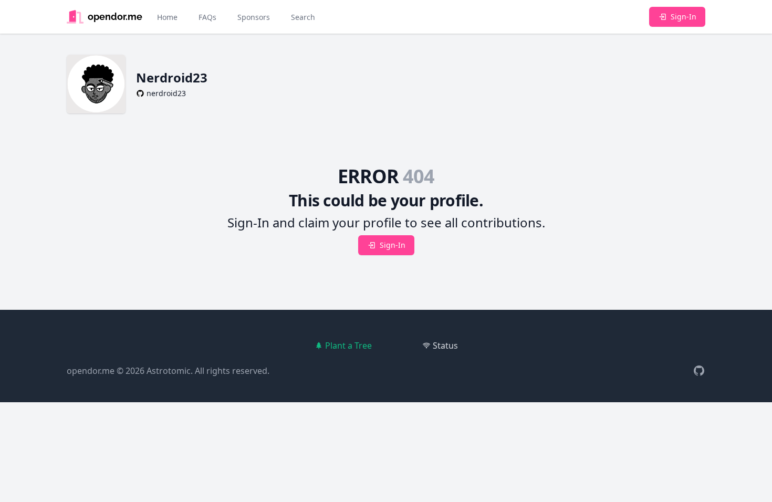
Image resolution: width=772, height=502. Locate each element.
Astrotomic (169, 370)
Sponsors (253, 17)
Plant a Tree (348, 345)
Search (303, 17)
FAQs (207, 17)
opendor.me (90, 370)
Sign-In (683, 17)
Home (167, 17)
